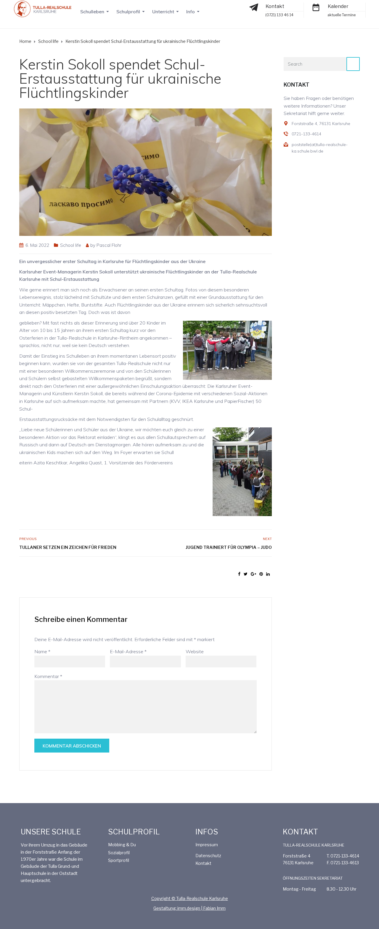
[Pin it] (261, 574)
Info (190, 11)
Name (42, 651)
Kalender (338, 6)
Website (195, 651)
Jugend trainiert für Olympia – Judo (229, 547)
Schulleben (92, 11)
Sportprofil (118, 860)
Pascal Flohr (109, 245)
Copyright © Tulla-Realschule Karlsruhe (189, 898)
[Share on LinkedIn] (268, 574)
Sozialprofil (119, 852)
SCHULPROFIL (134, 831)
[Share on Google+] (253, 574)
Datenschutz (208, 855)
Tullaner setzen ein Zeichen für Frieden (67, 547)
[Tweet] (246, 574)
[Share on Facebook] (239, 574)
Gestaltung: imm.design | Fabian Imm (189, 908)
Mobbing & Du (122, 844)
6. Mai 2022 (37, 245)
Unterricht (163, 11)
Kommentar (48, 676)
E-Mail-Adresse (128, 651)
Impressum (206, 844)
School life (70, 245)
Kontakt (275, 6)
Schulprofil (128, 11)
